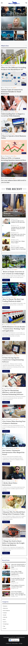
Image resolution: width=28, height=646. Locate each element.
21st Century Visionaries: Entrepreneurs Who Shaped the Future (13, 452)
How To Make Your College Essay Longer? (18, 242)
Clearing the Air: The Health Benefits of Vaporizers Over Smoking (18, 229)
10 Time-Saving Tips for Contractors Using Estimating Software (13, 360)
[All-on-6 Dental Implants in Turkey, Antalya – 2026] (14, 23)
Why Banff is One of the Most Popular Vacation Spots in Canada (18, 236)
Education (5, 608)
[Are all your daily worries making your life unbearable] (6, 221)
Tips (4, 626)
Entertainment (6, 610)
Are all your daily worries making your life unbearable (18, 221)
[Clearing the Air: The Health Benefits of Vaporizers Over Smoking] (2, 225)
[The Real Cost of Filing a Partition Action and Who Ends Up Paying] (20, 11)
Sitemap (20, 643)
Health (4, 615)
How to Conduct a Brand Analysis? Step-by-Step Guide (18, 248)
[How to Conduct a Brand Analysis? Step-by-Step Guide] (6, 248)
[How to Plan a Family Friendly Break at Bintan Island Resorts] (6, 573)
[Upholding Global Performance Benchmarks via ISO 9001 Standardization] (7, 35)
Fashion (5, 612)
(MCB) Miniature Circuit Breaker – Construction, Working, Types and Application (13, 329)
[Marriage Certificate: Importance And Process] (14, 205)
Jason (3, 65)
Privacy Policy (15, 643)
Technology (6, 624)
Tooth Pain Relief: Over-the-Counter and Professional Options (18, 580)
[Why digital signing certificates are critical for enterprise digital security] (20, 35)
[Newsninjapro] (14, 2)
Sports (4, 621)
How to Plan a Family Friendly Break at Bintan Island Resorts (17, 573)
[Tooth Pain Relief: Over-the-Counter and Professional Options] (6, 580)
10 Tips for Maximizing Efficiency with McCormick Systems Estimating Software (12, 392)
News (4, 619)
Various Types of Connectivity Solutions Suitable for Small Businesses (12, 92)
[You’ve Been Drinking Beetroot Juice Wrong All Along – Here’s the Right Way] (6, 593)
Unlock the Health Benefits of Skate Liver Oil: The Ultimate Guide (18, 566)
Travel (4, 628)
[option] (14, 23)
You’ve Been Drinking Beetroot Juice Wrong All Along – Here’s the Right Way (18, 593)
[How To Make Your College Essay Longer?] (6, 241)
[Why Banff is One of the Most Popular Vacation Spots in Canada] (6, 234)
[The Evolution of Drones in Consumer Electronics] (6, 587)
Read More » (6, 280)
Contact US (8, 643)
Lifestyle (5, 617)
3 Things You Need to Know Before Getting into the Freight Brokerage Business (13, 543)
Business (5, 606)
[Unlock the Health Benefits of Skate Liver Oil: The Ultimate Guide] (6, 566)
